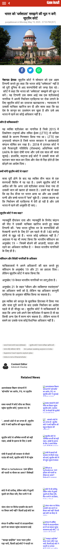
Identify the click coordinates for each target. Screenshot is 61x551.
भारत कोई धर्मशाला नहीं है (12, 349)
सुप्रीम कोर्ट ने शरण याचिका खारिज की (42, 345)
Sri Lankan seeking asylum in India (38, 349)
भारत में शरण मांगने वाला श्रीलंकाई (14, 345)
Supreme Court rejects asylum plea (18, 353)
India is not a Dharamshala (15, 357)
